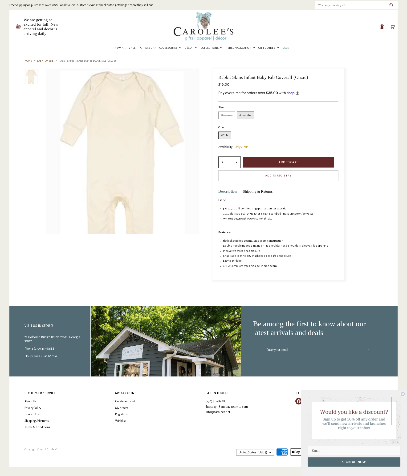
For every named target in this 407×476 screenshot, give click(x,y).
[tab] (227, 191)
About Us (30, 401)
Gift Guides (267, 47)
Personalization (239, 47)
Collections (210, 47)
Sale (285, 47)
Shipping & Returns (36, 421)
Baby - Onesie (45, 60)
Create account (125, 401)
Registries (121, 414)
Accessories (169, 47)
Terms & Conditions (37, 427)
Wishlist (120, 421)
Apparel (146, 47)
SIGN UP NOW (354, 462)
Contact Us (31, 414)
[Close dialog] (402, 394)
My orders (121, 408)
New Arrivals (125, 47)
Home (28, 60)
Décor (190, 47)
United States (253, 452)
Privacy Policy (32, 408)
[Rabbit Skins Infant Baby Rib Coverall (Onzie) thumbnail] (31, 77)
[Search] (391, 5)
